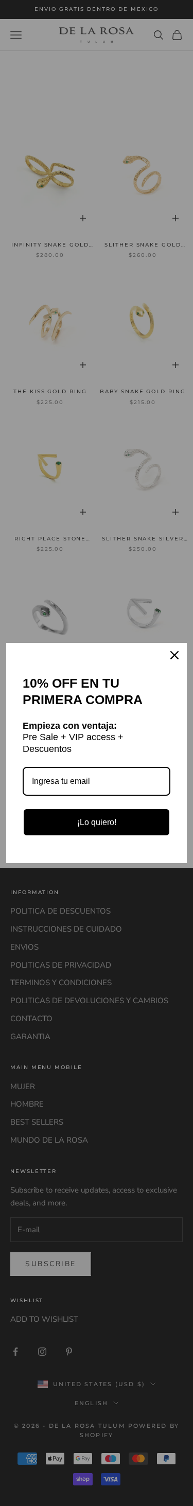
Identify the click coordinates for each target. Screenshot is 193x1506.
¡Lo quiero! (96, 822)
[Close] (174, 655)
